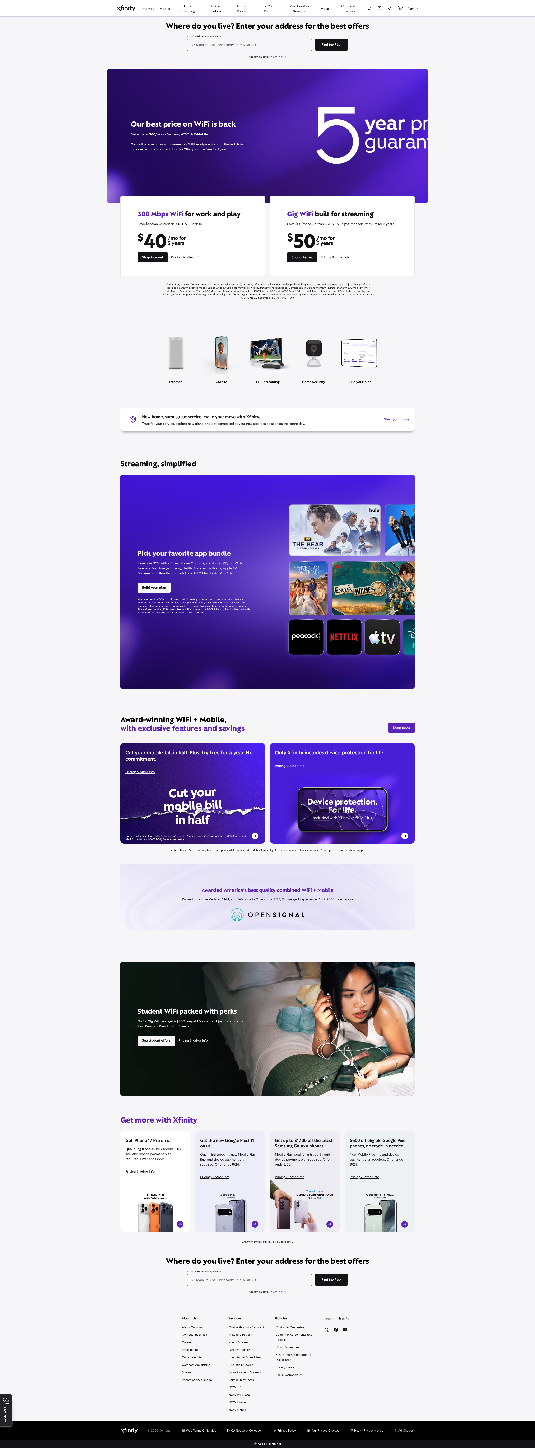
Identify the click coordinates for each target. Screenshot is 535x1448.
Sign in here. (279, 56)
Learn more (344, 899)
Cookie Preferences (270, 1444)
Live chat (5, 1414)
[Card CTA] (192, 793)
